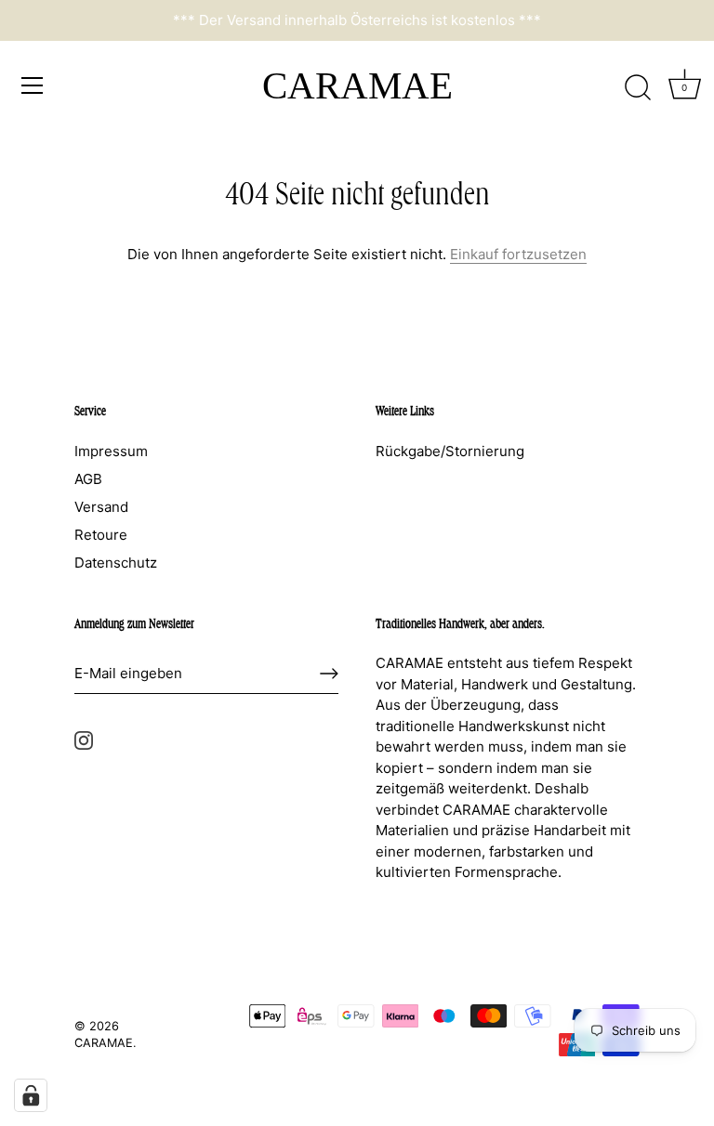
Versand (101, 507)
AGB (88, 479)
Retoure (100, 534)
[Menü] (32, 85)
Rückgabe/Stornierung (450, 451)
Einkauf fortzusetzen (518, 254)
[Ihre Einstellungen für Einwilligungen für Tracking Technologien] (30, 1095)
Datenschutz (115, 562)
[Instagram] (83, 739)
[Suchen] (637, 88)
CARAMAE (357, 85)
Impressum (111, 451)
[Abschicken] (329, 673)
